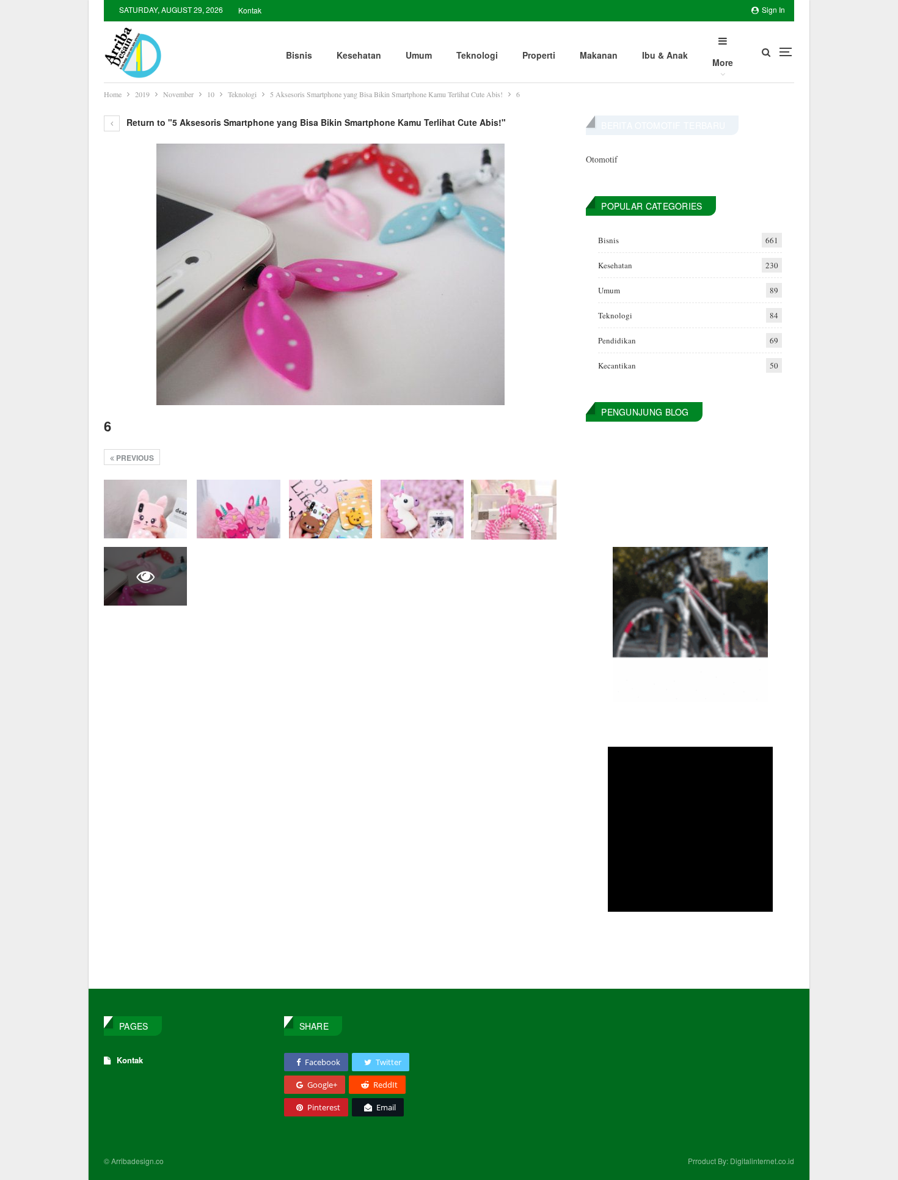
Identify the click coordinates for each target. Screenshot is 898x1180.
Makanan (599, 55)
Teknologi (477, 55)
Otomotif (602, 159)
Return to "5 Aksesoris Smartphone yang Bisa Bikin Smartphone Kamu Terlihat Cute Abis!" (315, 122)
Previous (134, 457)
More (722, 62)
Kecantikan (617, 365)
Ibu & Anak (665, 55)
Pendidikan (617, 340)
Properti (538, 55)
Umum (419, 55)
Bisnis (299, 55)
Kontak (249, 10)
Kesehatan (359, 55)
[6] (145, 509)
